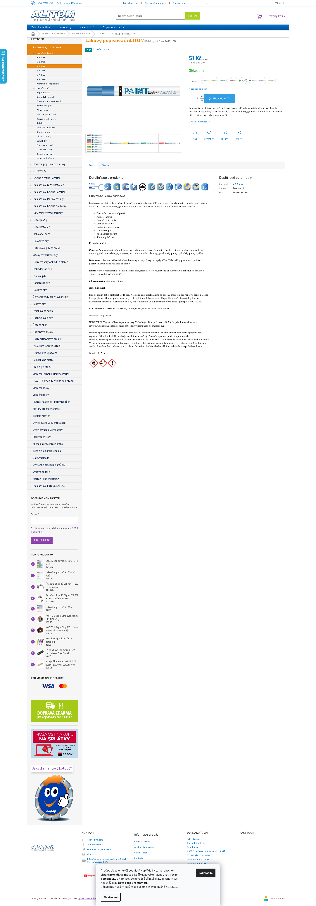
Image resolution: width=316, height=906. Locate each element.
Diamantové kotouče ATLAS (49, 486)
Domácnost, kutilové (46, 119)
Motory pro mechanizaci (46, 409)
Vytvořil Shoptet (278, 898)
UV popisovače (43, 92)
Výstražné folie (41, 472)
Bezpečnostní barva (46, 154)
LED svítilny (39, 171)
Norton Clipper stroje (196, 863)
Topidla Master (41, 416)
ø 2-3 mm (41, 70)
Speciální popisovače (46, 114)
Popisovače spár (44, 105)
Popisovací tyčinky (45, 158)
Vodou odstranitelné (46, 127)
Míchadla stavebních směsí (48, 444)
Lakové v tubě (43, 88)
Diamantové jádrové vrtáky (48, 199)
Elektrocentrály (42, 437)
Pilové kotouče (41, 227)
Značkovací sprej (44, 149)
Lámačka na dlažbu (43, 360)
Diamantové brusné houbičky (49, 206)
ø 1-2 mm (41, 61)
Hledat (192, 15)
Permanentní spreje (45, 145)
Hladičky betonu (42, 367)
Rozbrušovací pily (43, 318)
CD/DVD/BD (42, 141)
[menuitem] (42, 27)
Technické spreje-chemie (47, 451)
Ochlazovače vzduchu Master (49, 423)
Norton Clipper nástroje (198, 859)
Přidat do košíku (222, 98)
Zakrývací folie (41, 458)
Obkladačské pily (42, 269)
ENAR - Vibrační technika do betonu (53, 381)
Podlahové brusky (43, 332)
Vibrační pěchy (41, 395)
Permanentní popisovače (48, 83)
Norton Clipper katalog (46, 479)
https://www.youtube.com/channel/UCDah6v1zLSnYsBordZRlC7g (107, 861)
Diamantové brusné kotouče (49, 192)
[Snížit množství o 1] (202, 100)
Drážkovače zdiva (43, 311)
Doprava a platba (142, 841)
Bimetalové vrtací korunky (48, 213)
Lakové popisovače (45, 53)
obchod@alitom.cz (96, 839)
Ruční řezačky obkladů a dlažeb (50, 262)
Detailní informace (198, 121)
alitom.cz (91, 854)
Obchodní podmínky (155, 3)
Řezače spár (40, 325)
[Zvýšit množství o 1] (202, 96)
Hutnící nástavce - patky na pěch (51, 402)
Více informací (172, 887)
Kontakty (138, 858)
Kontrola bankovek (45, 97)
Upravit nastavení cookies (89, 898)
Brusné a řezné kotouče (47, 178)
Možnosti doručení (198, 89)
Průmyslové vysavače (45, 353)
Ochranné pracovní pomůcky (49, 465)
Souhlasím (205, 873)
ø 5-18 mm (41, 79)
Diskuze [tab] (105, 165)
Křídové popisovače (46, 132)
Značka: (102, 49)
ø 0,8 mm (41, 57)
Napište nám (179, 3)
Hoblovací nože (41, 234)
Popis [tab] (91, 165)
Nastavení (111, 897)
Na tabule (41, 123)
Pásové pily (39, 304)
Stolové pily (39, 276)
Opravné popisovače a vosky (49, 101)
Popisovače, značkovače (47, 47)
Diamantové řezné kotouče (48, 185)
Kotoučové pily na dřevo (47, 248)
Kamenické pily (41, 283)
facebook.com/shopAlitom (99, 849)
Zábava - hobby (44, 136)
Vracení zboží (140, 852)
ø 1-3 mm (41, 66)
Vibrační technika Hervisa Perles (51, 374)
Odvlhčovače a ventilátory (48, 430)
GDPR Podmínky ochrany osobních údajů (206, 851)
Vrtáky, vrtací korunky (45, 255)
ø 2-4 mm (41, 75)
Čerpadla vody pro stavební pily (50, 297)
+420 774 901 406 (95, 844)
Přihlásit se (42, 540)
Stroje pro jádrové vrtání (47, 346)
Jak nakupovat (130, 3)
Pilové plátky (40, 220)
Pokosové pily (41, 241)
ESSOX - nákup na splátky (198, 855)
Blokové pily (40, 290)
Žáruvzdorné (42, 110)
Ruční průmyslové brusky (47, 339)
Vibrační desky (41, 388)
